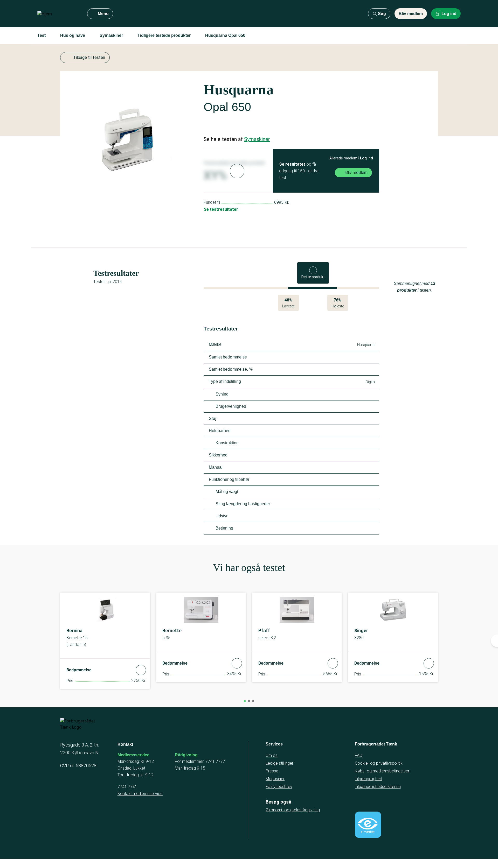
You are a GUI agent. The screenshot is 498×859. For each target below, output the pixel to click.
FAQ (358, 755)
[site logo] (58, 14)
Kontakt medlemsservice (140, 793)
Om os (272, 755)
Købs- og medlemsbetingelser (382, 771)
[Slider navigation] (245, 701)
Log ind (366, 158)
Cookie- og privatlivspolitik (379, 763)
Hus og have (72, 35)
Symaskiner (111, 35)
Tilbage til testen (89, 57)
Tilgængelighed (368, 778)
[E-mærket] (368, 825)
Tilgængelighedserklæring (378, 786)
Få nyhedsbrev (279, 786)
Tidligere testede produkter (164, 35)
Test (41, 35)
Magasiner (275, 778)
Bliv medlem (411, 13)
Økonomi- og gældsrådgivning (293, 809)
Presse (272, 771)
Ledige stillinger (279, 763)
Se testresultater (221, 209)
